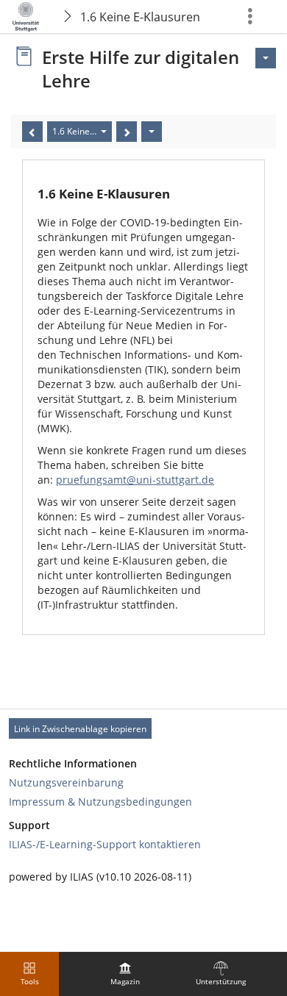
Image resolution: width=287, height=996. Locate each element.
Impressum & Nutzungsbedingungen (100, 802)
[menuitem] (125, 974)
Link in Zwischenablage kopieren (80, 729)
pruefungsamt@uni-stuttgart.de (135, 480)
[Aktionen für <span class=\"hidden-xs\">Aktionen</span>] (265, 58)
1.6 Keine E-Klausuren (140, 17)
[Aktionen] (151, 131)
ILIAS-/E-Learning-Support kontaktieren (105, 844)
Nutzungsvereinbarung (66, 782)
